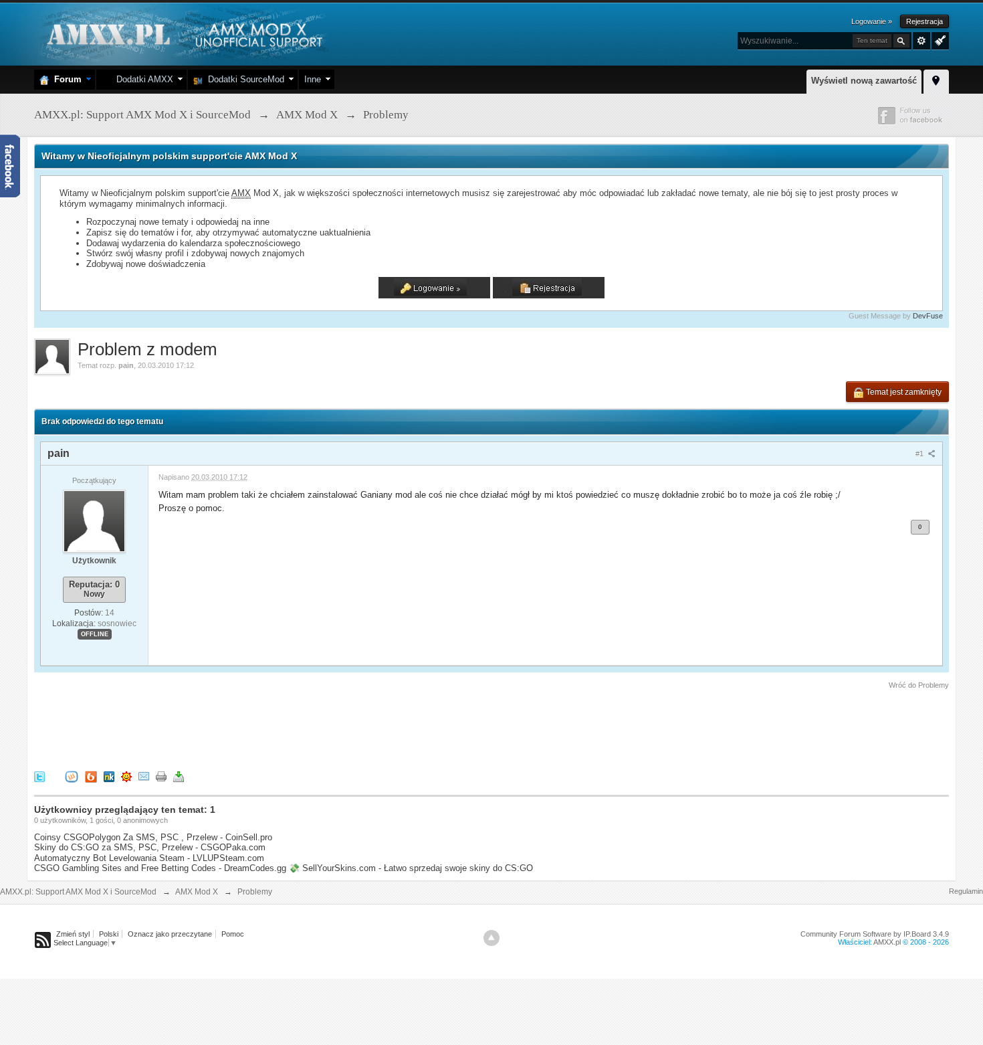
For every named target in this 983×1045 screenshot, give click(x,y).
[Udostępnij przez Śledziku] (109, 776)
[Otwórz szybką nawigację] (936, 80)
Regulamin (966, 891)
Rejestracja (924, 21)
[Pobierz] (178, 776)
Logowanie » (871, 21)
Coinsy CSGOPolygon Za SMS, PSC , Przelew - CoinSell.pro (153, 837)
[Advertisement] (277, 728)
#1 (920, 454)
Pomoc (232, 934)
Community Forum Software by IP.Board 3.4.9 (874, 934)
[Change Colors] (939, 39)
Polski (108, 934)
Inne (312, 79)
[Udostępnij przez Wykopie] (71, 776)
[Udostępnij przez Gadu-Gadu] (126, 776)
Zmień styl (73, 934)
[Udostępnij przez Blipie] (91, 776)
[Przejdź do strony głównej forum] (183, 33)
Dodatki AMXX (142, 79)
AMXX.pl (887, 942)
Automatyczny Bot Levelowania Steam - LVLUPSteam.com (149, 858)
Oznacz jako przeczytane (170, 934)
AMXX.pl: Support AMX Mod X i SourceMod (78, 891)
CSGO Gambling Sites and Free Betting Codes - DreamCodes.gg (160, 868)
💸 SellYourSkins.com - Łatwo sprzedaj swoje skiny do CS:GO (411, 868)
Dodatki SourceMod (243, 79)
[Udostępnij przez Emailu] (143, 776)
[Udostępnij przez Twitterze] (39, 776)
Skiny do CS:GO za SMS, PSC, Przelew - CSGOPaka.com (149, 847)
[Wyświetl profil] (94, 520)
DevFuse (928, 316)
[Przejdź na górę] (491, 938)
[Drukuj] (161, 776)
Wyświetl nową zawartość (864, 81)
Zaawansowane (921, 41)
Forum (65, 79)
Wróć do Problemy (919, 685)
